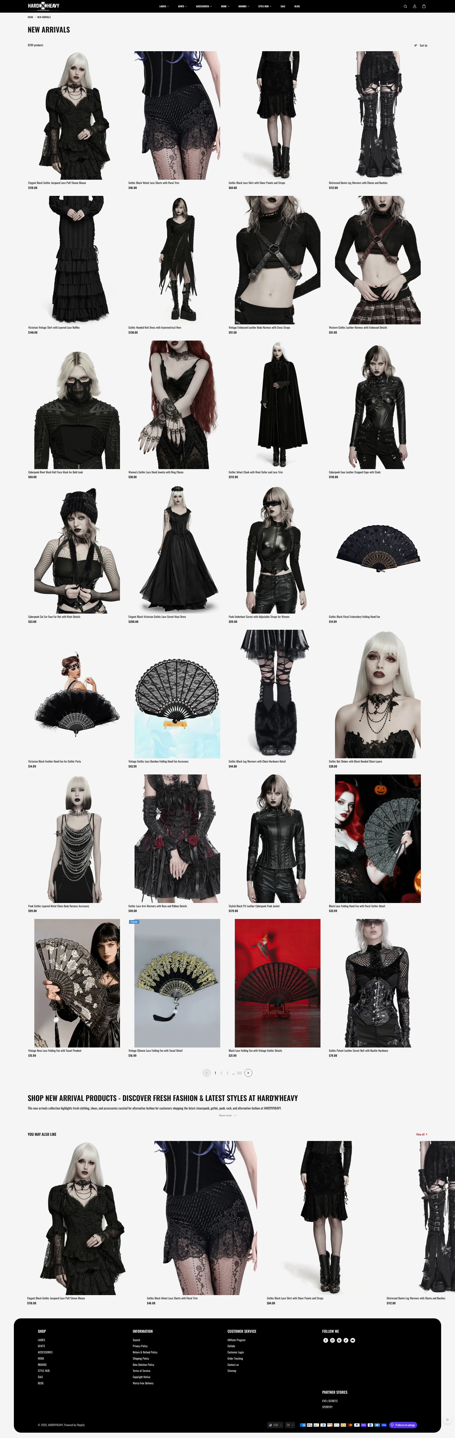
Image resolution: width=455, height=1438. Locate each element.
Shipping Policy (141, 1358)
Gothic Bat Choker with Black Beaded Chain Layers (355, 761)
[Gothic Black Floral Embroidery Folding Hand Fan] (377, 549)
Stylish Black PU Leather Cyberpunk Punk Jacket (254, 906)
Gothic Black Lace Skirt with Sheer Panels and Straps (257, 183)
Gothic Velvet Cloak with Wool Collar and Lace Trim (256, 472)
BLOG (41, 1383)
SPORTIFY (327, 1407)
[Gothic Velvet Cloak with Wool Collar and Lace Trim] (277, 405)
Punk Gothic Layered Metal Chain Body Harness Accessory (58, 906)
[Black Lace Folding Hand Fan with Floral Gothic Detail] (377, 838)
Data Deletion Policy (143, 1364)
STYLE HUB (44, 1370)
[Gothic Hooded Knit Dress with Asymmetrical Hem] (177, 260)
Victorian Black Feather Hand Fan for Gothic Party (54, 761)
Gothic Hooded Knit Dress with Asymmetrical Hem (155, 327)
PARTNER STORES (334, 1392)
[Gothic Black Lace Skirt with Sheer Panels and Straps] (277, 115)
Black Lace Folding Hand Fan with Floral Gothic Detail (357, 906)
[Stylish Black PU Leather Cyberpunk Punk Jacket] (277, 838)
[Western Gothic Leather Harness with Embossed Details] (377, 260)
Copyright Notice (141, 1377)
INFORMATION (143, 1331)
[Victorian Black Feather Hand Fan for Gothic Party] (77, 694)
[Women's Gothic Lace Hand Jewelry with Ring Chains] (177, 405)
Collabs (231, 1346)
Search (136, 1340)
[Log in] (414, 6)
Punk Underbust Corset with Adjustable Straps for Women (259, 616)
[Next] (421, 1219)
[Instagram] (332, 1340)
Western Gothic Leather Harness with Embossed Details (358, 327)
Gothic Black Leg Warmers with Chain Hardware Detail (257, 761)
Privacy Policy (140, 1346)
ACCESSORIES (45, 1352)
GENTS (41, 1346)
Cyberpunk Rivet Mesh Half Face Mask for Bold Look (55, 472)
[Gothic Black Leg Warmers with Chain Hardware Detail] (277, 694)
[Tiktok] (345, 1340)
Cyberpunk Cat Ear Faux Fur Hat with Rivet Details (54, 616)
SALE (40, 1377)
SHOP (42, 1331)
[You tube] (352, 1340)
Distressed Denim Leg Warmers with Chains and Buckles (358, 183)
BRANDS (42, 1364)
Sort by (423, 45)
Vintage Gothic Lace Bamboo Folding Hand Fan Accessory (158, 761)
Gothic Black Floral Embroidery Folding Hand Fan (354, 616)
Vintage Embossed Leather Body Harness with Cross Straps (259, 327)
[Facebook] (325, 1340)
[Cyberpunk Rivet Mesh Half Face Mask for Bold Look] (77, 405)
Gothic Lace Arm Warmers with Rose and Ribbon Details (158, 906)
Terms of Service (141, 1370)
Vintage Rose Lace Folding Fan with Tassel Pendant (54, 1050)
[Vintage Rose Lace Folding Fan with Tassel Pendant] (77, 983)
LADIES (41, 1340)
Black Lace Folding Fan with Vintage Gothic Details (255, 1050)
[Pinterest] (339, 1340)
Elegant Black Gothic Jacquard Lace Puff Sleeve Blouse (57, 183)
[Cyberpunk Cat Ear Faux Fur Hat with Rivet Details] (77, 549)
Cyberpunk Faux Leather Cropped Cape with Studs (355, 472)
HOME (41, 1358)
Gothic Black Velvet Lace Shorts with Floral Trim (154, 183)
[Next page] (248, 1073)
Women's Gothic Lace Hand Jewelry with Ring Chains (156, 472)
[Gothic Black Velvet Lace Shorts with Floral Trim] (177, 115)
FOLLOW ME (330, 1331)
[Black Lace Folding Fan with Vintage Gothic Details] (277, 983)
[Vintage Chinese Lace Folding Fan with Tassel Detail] (177, 983)
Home (31, 17)
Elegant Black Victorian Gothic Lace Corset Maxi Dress (157, 616)
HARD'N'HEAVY (55, 1425)
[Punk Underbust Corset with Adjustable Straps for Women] (277, 549)
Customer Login (236, 1352)
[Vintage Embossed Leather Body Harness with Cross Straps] (277, 260)
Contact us (233, 1364)
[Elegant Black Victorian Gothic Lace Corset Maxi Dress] (177, 549)
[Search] (405, 6)
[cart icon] (424, 6)
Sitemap (232, 1370)
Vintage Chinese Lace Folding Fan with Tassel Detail (156, 1050)
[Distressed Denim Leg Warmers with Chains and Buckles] (377, 115)
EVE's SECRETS (330, 1401)
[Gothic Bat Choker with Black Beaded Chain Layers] (377, 694)
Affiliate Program (236, 1340)
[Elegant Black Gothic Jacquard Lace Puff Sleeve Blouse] (77, 115)
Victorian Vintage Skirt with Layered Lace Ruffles (54, 327)
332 (239, 1072)
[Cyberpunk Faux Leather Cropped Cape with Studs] (377, 405)
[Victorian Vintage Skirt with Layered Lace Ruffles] (77, 260)
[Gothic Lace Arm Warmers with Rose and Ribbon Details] (177, 838)
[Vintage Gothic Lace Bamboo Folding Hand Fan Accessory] (177, 694)
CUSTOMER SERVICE (242, 1331)
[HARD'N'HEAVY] (44, 6)
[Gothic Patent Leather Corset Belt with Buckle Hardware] (377, 983)
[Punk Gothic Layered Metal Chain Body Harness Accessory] (77, 838)
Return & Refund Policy (145, 1352)
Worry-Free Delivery (143, 1383)
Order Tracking (235, 1358)
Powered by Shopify (74, 1425)
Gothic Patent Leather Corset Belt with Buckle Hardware (358, 1050)
